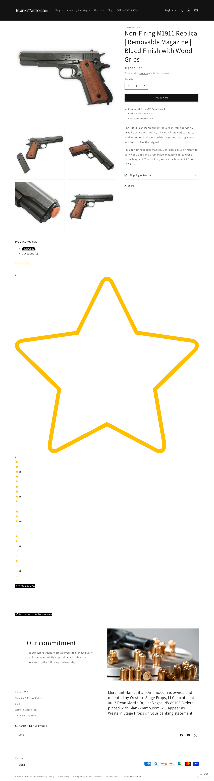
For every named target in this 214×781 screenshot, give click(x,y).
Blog (17, 703)
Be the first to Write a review (35, 614)
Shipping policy (113, 776)
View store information (140, 118)
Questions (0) (30, 253)
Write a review (26, 586)
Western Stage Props (26, 709)
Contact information (132, 776)
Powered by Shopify (45, 776)
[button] (59, 10)
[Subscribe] (71, 735)
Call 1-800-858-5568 (25, 715)
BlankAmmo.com (29, 776)
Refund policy (63, 776)
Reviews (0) (28, 248)
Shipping (143, 73)
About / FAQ (21, 692)
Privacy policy (79, 776)
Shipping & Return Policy (28, 697)
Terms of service (95, 776)
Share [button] (131, 185)
